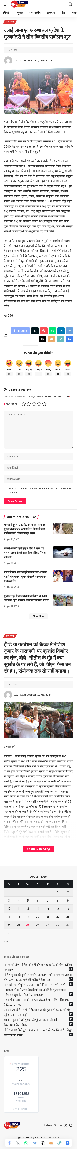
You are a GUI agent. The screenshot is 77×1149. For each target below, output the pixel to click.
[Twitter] (65, 1125)
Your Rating (11, 404)
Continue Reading (38, 849)
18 (18, 916)
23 (67, 916)
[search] (70, 4)
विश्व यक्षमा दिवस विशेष (15, 1025)
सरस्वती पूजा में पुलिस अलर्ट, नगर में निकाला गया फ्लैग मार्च (34, 985)
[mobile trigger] (7, 4)
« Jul (6, 941)
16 (68, 908)
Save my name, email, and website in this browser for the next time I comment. (40, 490)
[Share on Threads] (42, 1143)
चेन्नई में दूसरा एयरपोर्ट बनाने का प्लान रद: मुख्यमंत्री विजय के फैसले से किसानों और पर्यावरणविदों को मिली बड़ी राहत (25, 529)
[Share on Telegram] (34, 1143)
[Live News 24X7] (19, 4)
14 (47, 908)
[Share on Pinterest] (44, 330)
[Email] (51, 1143)
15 (57, 908)
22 (57, 916)
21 (48, 916)
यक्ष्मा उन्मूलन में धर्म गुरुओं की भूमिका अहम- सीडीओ (31, 1020)
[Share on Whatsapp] (26, 1143)
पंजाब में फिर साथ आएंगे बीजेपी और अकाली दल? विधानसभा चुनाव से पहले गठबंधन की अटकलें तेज (25, 576)
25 (18, 925)
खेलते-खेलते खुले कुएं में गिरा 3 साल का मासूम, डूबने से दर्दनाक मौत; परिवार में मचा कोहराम (25, 552)
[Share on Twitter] (18, 1143)
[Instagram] (71, 1125)
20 (37, 916)
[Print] (67, 1143)
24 (9, 925)
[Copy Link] (59, 1143)
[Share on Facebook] (9, 1143)
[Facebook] (61, 1125)
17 (9, 916)
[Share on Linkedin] (61, 330)
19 (27, 916)
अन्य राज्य (10, 21)
